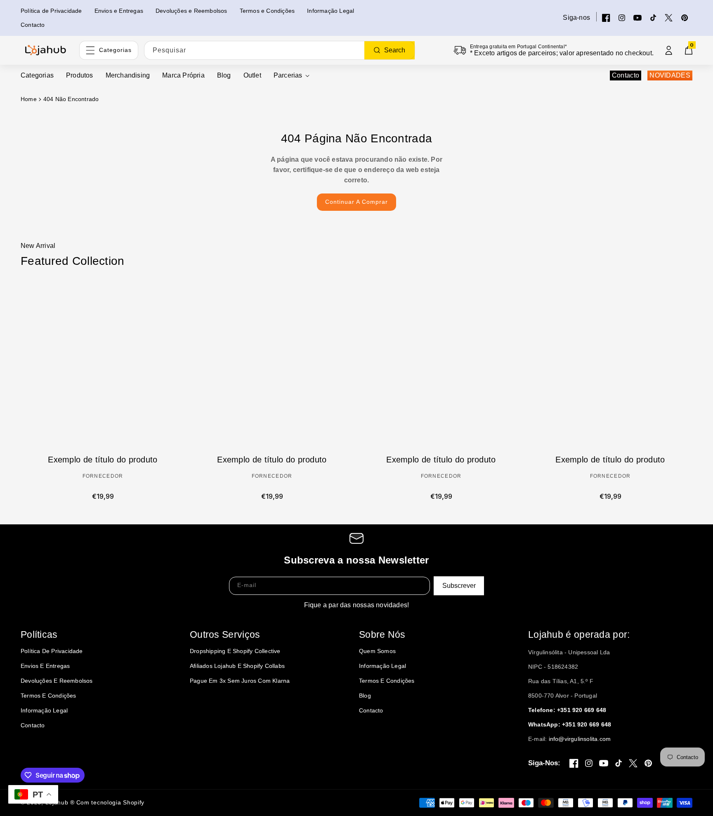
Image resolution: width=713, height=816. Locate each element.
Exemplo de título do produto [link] (102, 459)
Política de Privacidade (52, 651)
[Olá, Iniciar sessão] (669, 50)
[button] (292, 75)
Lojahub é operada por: (579, 634)
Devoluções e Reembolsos (57, 680)
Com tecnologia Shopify (110, 802)
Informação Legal (44, 710)
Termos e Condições (48, 695)
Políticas (39, 634)
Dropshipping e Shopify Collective (235, 651)
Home (29, 99)
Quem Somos (377, 651)
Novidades (669, 75)
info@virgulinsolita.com (580, 739)
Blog (365, 695)
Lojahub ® (60, 802)
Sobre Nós (382, 634)
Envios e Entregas (45, 666)
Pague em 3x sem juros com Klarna (240, 680)
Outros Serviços (225, 634)
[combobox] (279, 50)
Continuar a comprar (356, 201)
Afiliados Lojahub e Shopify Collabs (237, 666)
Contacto (625, 75)
